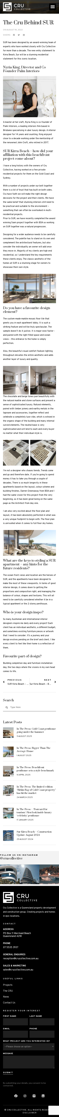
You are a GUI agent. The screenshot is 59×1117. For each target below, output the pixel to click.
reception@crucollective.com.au (20, 958)
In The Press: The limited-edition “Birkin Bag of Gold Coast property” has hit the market (36, 790)
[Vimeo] (34, 1096)
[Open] (10, 874)
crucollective (9, 867)
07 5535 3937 (10, 947)
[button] (52, 6)
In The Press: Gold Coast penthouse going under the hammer (36, 730)
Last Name (35, 1016)
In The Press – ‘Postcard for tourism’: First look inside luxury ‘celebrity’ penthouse (34, 812)
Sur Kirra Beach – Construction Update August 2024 (34, 833)
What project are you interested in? (26, 1041)
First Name (9, 1016)
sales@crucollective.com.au (18, 969)
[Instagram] (17, 882)
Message (8, 1053)
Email (6, 1029)
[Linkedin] (43, 1096)
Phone (33, 1029)
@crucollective (11, 858)
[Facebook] (16, 1096)
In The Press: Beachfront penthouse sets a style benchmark (35, 769)
